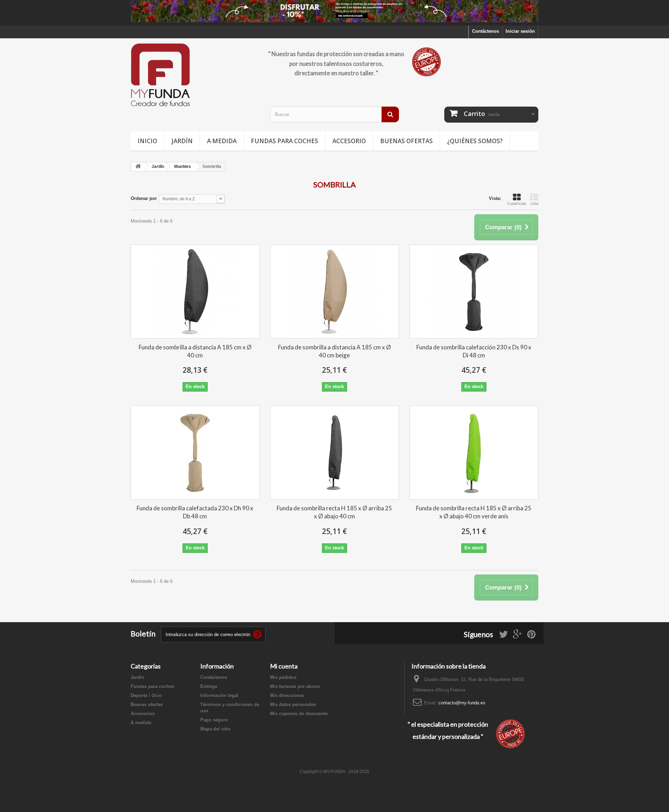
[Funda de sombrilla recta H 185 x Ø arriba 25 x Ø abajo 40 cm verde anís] (474, 452)
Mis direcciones (287, 695)
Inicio (147, 141)
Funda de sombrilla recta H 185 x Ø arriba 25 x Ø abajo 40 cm (334, 512)
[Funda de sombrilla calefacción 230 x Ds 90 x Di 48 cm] (474, 291)
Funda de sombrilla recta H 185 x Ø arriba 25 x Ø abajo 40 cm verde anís (473, 512)
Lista (534, 203)
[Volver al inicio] (138, 166)
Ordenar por (144, 198)
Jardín (182, 141)
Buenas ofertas (406, 141)
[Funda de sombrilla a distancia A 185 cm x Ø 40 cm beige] (334, 291)
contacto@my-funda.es (461, 702)
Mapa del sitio (215, 729)
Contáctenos (485, 31)
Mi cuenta (284, 666)
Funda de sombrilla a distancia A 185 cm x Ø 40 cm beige (334, 351)
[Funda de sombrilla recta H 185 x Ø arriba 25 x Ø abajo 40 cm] (334, 452)
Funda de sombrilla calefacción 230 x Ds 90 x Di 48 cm (473, 351)
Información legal (219, 695)
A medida (222, 141)
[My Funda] (195, 75)
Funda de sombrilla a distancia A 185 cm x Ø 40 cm (195, 351)
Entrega (208, 686)
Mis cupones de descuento (299, 713)
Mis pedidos (283, 677)
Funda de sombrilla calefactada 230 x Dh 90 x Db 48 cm (195, 512)
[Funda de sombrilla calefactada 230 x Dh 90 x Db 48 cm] (195, 452)
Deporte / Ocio (146, 695)
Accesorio (349, 141)
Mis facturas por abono (295, 686)
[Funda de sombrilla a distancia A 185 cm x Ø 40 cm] (195, 291)
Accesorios (143, 713)
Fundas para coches (284, 141)
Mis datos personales (293, 704)
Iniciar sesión (520, 31)
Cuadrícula (516, 203)
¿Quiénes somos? (475, 141)
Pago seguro (214, 719)
